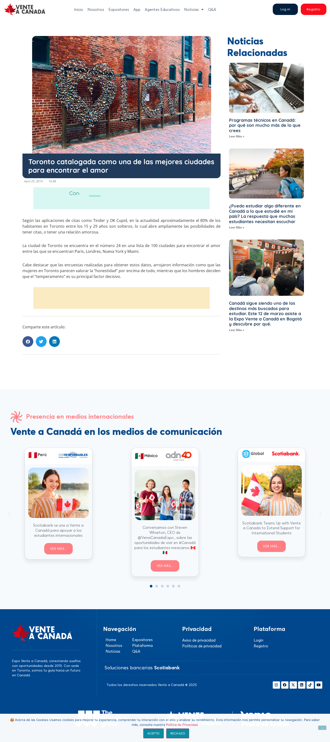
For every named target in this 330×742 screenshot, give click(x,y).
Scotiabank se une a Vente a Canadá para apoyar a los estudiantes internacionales (58, 530)
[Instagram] (276, 685)
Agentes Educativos (162, 9)
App (136, 9)
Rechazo (177, 733)
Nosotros (95, 9)
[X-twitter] (293, 685)
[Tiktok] (310, 685)
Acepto (153, 733)
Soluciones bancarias (142, 667)
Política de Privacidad (182, 725)
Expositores (118, 9)
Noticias (191, 9)
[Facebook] (284, 685)
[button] (27, 341)
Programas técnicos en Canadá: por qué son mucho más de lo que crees (265, 125)
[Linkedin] (301, 685)
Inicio (78, 9)
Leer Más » (236, 136)
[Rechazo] (322, 728)
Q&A (212, 9)
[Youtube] (318, 685)
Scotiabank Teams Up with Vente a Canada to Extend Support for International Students (271, 528)
